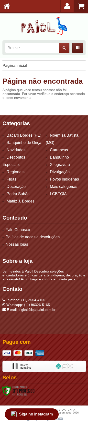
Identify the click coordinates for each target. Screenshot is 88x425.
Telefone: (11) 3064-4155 (25, 300)
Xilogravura (60, 164)
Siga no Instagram (36, 414)
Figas (11, 179)
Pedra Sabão (18, 194)
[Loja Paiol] (44, 25)
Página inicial (14, 65)
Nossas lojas (17, 244)
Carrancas (59, 150)
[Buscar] (64, 48)
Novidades (16, 150)
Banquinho (59, 157)
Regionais (15, 172)
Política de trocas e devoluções (33, 237)
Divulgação (60, 172)
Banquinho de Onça (24, 143)
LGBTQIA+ (59, 194)
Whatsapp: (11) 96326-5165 (27, 305)
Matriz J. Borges (20, 201)
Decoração (16, 186)
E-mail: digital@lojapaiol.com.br (30, 310)
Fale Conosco (18, 230)
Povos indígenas (64, 179)
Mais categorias (63, 186)
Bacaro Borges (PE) (24, 135)
